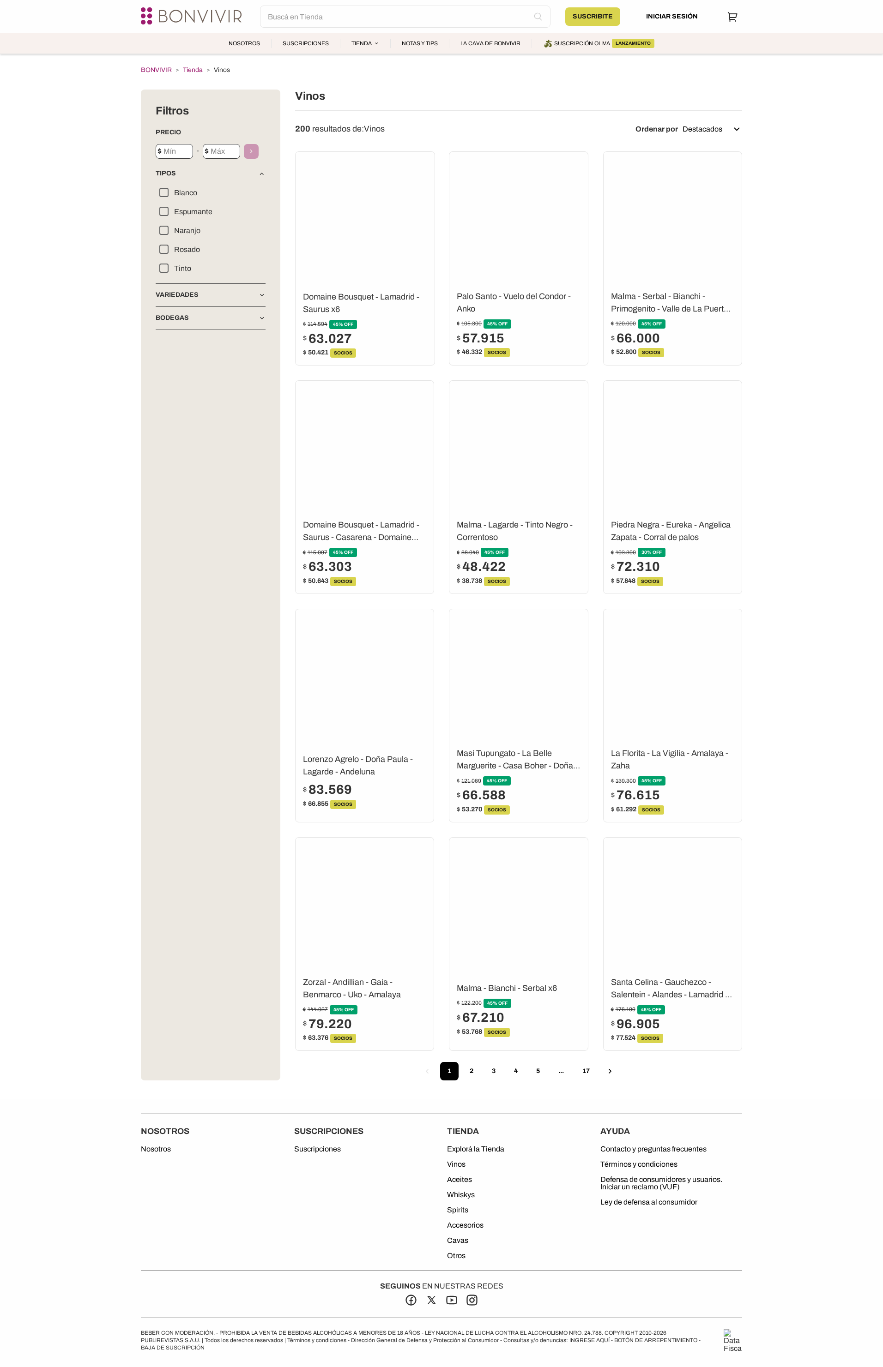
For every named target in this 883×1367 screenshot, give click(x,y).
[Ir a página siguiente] (610, 1071)
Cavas (457, 1240)
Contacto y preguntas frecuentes (653, 1149)
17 (586, 1070)
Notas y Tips (420, 43)
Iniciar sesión (672, 16)
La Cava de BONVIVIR (490, 43)
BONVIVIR (156, 70)
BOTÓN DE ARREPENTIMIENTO (655, 1340)
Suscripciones (306, 43)
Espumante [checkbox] (193, 212)
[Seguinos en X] (431, 1300)
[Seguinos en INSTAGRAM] (472, 1300)
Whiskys (461, 1195)
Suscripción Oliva (602, 43)
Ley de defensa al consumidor (648, 1202)
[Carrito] (733, 16)
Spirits (457, 1210)
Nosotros (244, 43)
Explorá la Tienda (475, 1149)
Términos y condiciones (638, 1164)
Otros (456, 1255)
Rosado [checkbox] (187, 249)
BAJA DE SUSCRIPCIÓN (173, 1347)
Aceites (459, 1179)
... (561, 1070)
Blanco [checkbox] (185, 193)
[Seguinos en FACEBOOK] (411, 1300)
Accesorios (465, 1225)
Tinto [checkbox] (182, 268)
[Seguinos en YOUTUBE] (451, 1300)
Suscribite (593, 16)
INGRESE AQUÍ (589, 1340)
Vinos (456, 1164)
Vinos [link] (222, 69)
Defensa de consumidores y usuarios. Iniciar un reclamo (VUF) (661, 1183)
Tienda (361, 43)
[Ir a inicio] (193, 16)
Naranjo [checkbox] (187, 230)
